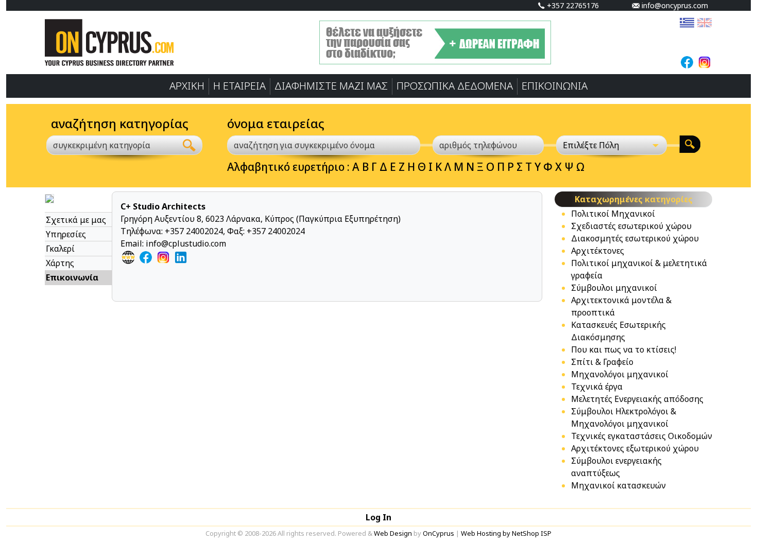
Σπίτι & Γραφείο (602, 361)
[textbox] (105, 145)
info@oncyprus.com (674, 5)
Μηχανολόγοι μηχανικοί (619, 374)
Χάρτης (60, 263)
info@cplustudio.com (186, 243)
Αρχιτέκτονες (597, 250)
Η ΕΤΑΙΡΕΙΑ (239, 86)
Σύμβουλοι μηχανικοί (614, 287)
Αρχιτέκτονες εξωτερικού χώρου (635, 448)
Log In (378, 517)
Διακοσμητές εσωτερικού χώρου (635, 238)
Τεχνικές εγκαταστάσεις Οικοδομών (641, 436)
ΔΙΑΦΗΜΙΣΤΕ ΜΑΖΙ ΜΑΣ (331, 86)
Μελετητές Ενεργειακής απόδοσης (637, 399)
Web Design (393, 533)
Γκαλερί (60, 248)
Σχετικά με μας (76, 219)
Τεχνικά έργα (597, 386)
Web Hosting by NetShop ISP (506, 533)
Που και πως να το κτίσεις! (623, 349)
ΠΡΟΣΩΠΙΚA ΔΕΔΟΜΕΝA (455, 86)
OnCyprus (438, 533)
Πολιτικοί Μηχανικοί (613, 213)
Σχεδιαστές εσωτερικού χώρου (631, 226)
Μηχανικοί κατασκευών (618, 485)
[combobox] (111, 145)
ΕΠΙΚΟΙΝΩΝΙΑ (555, 86)
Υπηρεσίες (66, 234)
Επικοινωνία (72, 277)
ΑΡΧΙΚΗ (186, 86)
